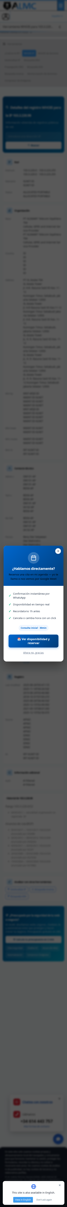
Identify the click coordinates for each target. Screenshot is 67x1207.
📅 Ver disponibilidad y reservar (33, 641)
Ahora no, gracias (33, 652)
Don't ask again (44, 1199)
